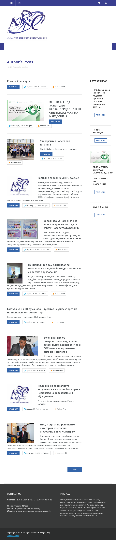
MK (19, 3)
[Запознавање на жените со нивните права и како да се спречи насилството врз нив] (22, 229)
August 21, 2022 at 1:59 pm (36, 293)
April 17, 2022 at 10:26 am (36, 322)
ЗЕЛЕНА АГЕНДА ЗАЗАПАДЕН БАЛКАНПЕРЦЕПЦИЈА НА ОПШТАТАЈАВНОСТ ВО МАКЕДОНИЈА (65, 109)
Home (9, 67)
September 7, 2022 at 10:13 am (37, 249)
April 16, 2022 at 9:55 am (35, 370)
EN (11, 3)
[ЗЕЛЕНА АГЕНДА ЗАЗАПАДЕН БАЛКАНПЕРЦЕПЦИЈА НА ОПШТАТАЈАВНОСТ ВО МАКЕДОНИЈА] (25, 110)
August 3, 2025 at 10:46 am (36, 86)
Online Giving (96, 10)
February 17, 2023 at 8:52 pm (37, 205)
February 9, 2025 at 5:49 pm (21, 125)
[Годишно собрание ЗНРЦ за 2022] (19, 186)
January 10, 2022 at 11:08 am (37, 409)
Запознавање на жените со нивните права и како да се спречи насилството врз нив (61, 224)
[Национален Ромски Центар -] (27, 41)
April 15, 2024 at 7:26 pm (53, 158)
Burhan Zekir (60, 86)
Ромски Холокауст (18, 81)
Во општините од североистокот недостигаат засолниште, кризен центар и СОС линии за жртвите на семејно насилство (62, 344)
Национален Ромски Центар (26, 8)
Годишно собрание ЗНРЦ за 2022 (58, 178)
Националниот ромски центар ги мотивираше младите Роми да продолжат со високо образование (54, 268)
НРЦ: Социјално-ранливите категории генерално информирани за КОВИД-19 (57, 428)
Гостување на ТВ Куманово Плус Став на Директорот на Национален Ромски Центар (42, 310)
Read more (13, 86)
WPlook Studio (13, 535)
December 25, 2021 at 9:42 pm (37, 453)
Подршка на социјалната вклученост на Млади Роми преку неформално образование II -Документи (59, 391)
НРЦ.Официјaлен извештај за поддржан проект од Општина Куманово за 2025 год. (101, 98)
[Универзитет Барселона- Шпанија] (20, 149)
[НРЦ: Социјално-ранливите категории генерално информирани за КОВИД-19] (20, 433)
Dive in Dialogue (100, 207)
